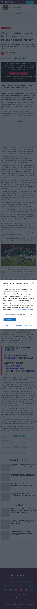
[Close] (33, 283)
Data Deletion (8, 325)
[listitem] (18, 315)
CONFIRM (9, 319)
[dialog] (18, 304)
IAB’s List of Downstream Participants (20, 309)
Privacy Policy (28, 325)
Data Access (18, 325)
